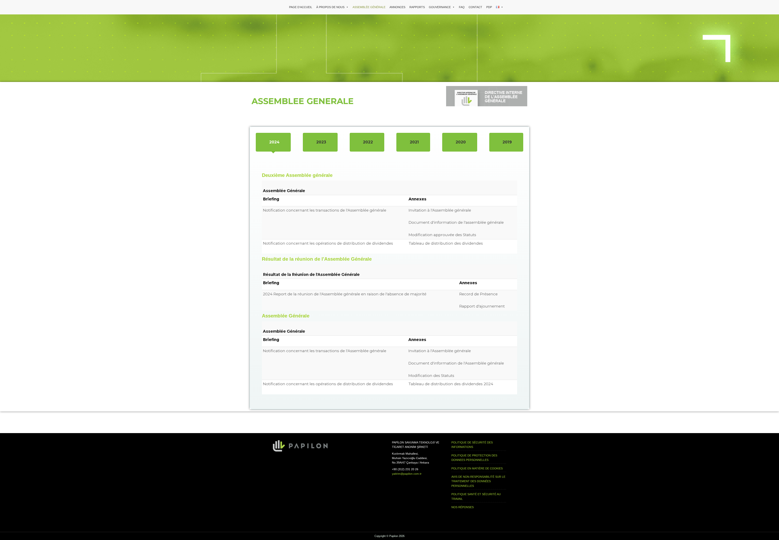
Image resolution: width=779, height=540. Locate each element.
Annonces (397, 7)
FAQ (462, 7)
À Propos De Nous (330, 7)
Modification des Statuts (431, 375)
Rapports (417, 7)
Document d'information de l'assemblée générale (456, 222)
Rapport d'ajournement (482, 306)
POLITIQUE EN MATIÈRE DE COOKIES (477, 468)
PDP (489, 7)
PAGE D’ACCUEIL (300, 7)
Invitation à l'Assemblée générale (440, 210)
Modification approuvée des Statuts (442, 234)
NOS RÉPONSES (462, 507)
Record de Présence (478, 294)
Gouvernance (440, 7)
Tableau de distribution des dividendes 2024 (450, 384)
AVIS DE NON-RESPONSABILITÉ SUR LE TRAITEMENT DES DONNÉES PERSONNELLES (478, 481)
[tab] (273, 142)
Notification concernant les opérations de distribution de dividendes (328, 243)
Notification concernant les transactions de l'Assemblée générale (324, 210)
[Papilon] (280, 7)
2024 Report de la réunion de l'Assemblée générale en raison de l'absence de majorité (344, 294)
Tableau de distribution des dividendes (446, 243)
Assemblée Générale (369, 7)
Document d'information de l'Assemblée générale (456, 363)
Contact (475, 7)
